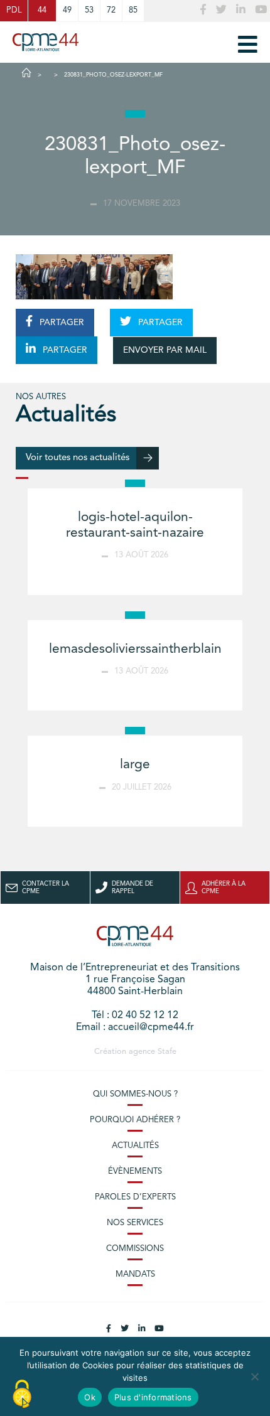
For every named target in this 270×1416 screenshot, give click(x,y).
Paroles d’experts (135, 1197)
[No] (254, 1376)
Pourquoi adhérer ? (135, 1120)
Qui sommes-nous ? (135, 1094)
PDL (13, 10)
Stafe (167, 1052)
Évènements (135, 1171)
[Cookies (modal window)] (22, 1394)
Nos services (135, 1223)
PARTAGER (60, 322)
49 (67, 10)
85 (133, 10)
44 (42, 10)
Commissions (135, 1249)
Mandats (135, 1274)
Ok (89, 1397)
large (135, 764)
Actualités (135, 1146)
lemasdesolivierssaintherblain (135, 649)
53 (89, 10)
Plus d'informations (153, 1397)
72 (111, 10)
